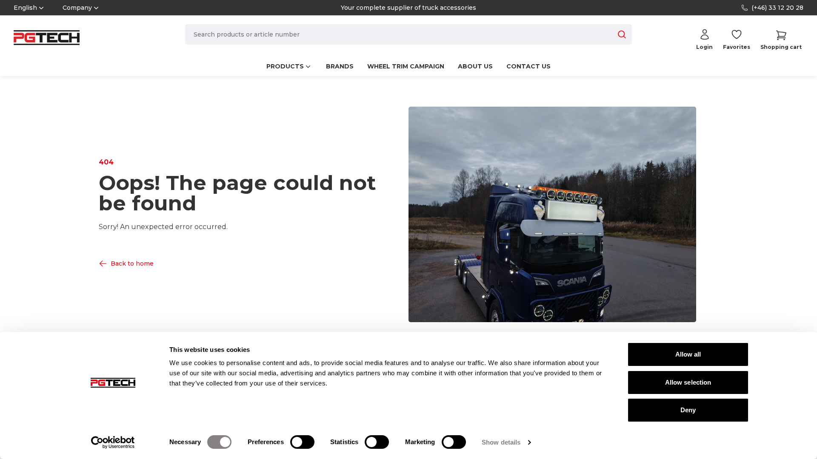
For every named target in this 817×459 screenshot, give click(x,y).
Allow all (688, 354)
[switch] (302, 442)
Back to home (132, 263)
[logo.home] (47, 37)
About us (475, 66)
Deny (688, 410)
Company (77, 7)
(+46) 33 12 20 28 (777, 7)
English (25, 7)
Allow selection (688, 382)
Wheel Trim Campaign (405, 66)
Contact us (528, 66)
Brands (340, 66)
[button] (781, 39)
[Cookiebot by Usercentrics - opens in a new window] (113, 442)
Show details (501, 442)
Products (285, 66)
